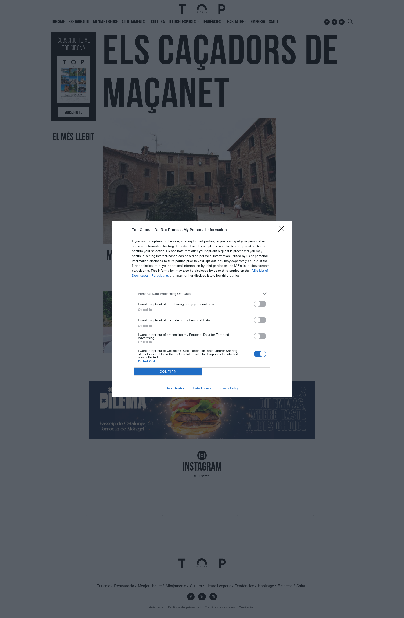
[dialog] (202, 309)
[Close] (282, 230)
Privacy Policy (228, 388)
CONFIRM (168, 371)
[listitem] (202, 293)
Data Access (202, 388)
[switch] (260, 304)
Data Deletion (176, 388)
